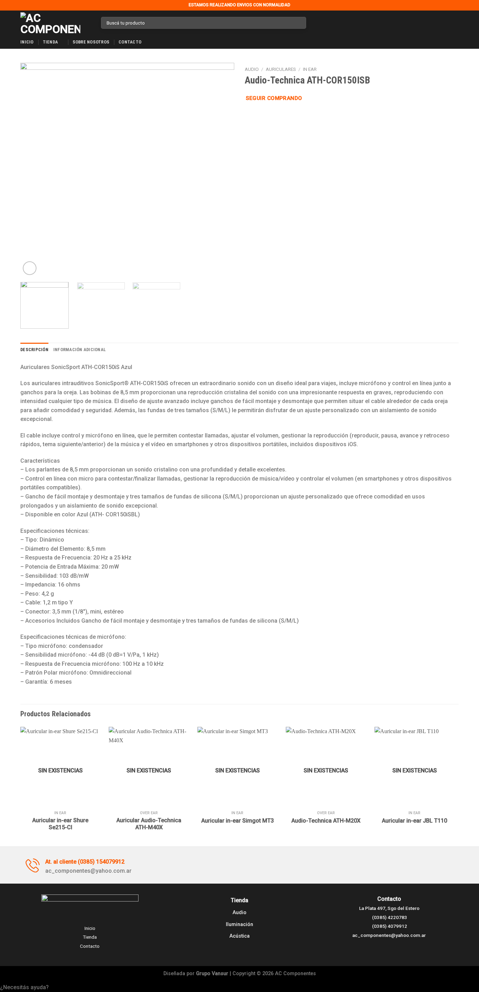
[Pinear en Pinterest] (274, 116)
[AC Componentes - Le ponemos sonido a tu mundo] (55, 23)
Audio (252, 69)
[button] (239, 987)
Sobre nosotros (91, 42)
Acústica (239, 936)
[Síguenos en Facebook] (313, 23)
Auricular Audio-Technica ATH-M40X (148, 824)
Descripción (34, 349)
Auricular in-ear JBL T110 (414, 820)
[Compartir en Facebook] (249, 116)
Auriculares (281, 69)
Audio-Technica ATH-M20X (325, 820)
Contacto (130, 42)
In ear (310, 69)
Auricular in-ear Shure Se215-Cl (60, 824)
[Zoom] (29, 268)
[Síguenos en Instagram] (322, 23)
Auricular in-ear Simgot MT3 (237, 820)
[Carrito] (455, 23)
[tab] (34, 350)
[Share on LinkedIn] (283, 116)
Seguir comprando (274, 98)
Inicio (27, 42)
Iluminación (239, 924)
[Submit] (299, 23)
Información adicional (79, 349)
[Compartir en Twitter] (258, 116)
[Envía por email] (266, 116)
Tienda (50, 42)
